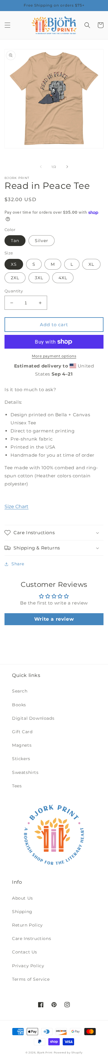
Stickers (21, 758)
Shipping (22, 911)
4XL (62, 277)
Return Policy (27, 925)
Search (20, 691)
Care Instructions (31, 938)
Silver (41, 240)
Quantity (13, 290)
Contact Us (24, 952)
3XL (39, 277)
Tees (17, 786)
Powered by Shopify (68, 1052)
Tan (15, 240)
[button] (7, 25)
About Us (22, 898)
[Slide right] (67, 166)
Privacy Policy (28, 965)
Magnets (22, 745)
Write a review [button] (54, 619)
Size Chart (16, 506)
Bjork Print (44, 1052)
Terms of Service (31, 979)
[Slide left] (40, 166)
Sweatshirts (25, 772)
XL (91, 264)
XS (14, 264)
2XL (15, 277)
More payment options (54, 356)
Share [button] (17, 564)
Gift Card (22, 731)
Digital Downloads (33, 718)
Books (19, 704)
